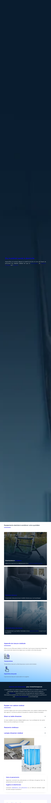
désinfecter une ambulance (19, 787)
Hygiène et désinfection (13, 785)
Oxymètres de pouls (10, 674)
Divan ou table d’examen (13, 716)
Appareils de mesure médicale (15, 643)
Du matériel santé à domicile (19, 258)
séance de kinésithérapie (21, 696)
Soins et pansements (12, 777)
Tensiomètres (8, 661)
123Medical (12, 693)
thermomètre (34, 263)
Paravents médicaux (11, 727)
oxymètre (15, 265)
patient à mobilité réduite (35, 563)
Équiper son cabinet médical (14, 705)
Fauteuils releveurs (11, 595)
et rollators (18, 560)
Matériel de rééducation (17, 687)
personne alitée (34, 631)
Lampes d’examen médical (13, 733)
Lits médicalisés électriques (13, 628)
